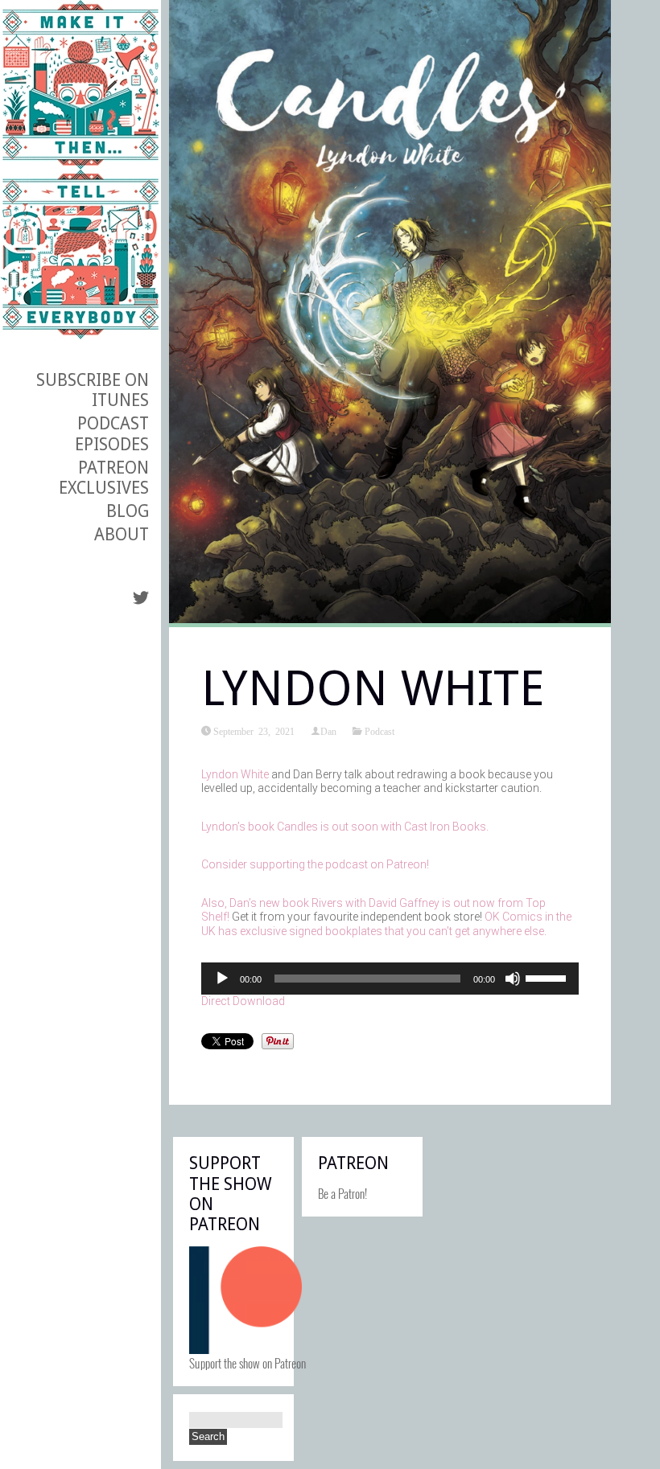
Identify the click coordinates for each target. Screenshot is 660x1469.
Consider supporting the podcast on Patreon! (315, 864)
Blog (127, 511)
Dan (328, 731)
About (121, 534)
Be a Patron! (342, 1193)
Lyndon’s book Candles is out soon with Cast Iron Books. (345, 826)
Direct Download (243, 1001)
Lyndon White (235, 774)
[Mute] (513, 978)
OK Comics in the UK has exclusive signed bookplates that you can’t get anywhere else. (386, 924)
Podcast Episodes (112, 433)
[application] (390, 978)
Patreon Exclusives (104, 478)
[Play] (222, 978)
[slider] (548, 976)
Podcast (379, 731)
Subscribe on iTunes (92, 390)
